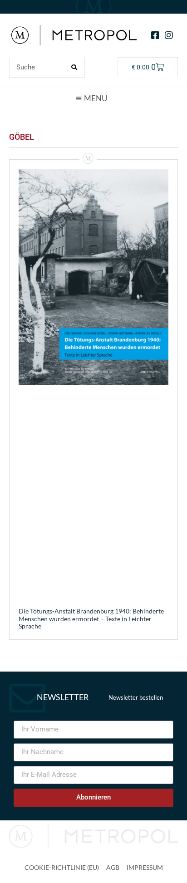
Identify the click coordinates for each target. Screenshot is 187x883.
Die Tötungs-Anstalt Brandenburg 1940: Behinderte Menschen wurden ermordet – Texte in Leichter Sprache (91, 618)
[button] (93, 98)
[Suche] (74, 67)
